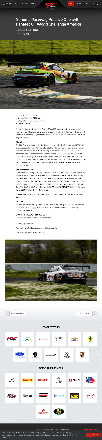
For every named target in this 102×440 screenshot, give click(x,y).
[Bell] (90, 396)
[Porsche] (82, 355)
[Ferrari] (90, 339)
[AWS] (12, 380)
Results (20, 124)
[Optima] (27, 396)
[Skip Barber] (43, 396)
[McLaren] (51, 355)
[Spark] (43, 411)
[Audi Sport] (43, 339)
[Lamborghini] (35, 355)
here (34, 207)
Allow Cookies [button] (93, 435)
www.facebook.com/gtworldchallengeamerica (41, 228)
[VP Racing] (90, 380)
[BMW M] (59, 339)
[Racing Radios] (59, 411)
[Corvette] (74, 339)
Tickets (27, 124)
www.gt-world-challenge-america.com (37, 218)
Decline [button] (81, 435)
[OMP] (74, 396)
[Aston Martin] (27, 339)
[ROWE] (43, 380)
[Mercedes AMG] (67, 355)
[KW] (12, 396)
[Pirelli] (27, 380)
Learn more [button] (6, 437)
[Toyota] (74, 380)
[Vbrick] (59, 396)
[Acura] (12, 339)
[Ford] (19, 355)
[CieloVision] (59, 380)
